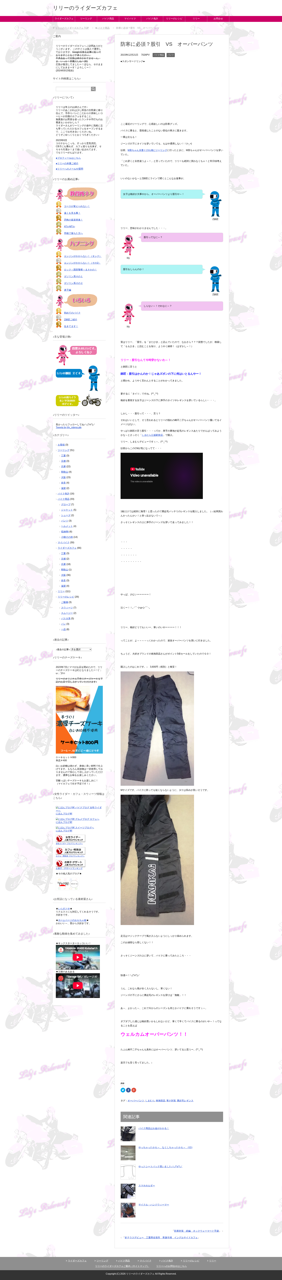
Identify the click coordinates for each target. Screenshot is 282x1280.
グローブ (65, 504)
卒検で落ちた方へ (73, 233)
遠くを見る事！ (72, 213)
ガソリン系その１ (73, 276)
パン (63, 624)
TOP (72, 28)
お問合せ (218, 18)
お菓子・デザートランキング (69, 868)
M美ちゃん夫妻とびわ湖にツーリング (147, 150)
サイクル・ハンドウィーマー (154, 1204)
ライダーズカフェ (64, 18)
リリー (196, 18)
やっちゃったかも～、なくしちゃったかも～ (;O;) (165, 1147)
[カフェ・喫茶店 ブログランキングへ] (70, 853)
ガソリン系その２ (73, 283)
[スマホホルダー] (128, 1191)
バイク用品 (108, 18)
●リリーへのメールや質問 (69, 169)
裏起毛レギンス (185, 1100)
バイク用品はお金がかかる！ (154, 1128)
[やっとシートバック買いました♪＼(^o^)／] (128, 1172)
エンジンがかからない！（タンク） (83, 256)
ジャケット (67, 510)
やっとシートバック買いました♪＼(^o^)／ (160, 1166)
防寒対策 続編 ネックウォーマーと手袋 (196, 1231)
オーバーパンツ (136, 1100)
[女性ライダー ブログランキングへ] (70, 840)
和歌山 (64, 472)
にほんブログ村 (64, 813)
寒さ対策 (171, 1100)
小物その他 (67, 537)
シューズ (65, 515)
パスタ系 (65, 618)
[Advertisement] (172, 83)
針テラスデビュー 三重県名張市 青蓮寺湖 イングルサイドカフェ (161, 1237)
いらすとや (64, 908)
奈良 (63, 483)
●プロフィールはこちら (68, 158)
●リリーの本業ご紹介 (67, 163)
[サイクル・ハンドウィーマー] (128, 1210)
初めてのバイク (72, 313)
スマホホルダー (147, 1185)
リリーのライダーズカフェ (85, 8)
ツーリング (86, 18)
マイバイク (130, 18)
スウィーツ (67, 607)
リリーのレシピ (174, 18)
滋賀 (63, 488)
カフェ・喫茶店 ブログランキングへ (70, 856)
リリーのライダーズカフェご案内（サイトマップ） (122, 1266)
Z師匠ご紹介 (70, 319)
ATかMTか (69, 226)
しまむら (150, 1100)
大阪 (63, 477)
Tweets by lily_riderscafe (69, 427)
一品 (63, 629)
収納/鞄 (65, 531)
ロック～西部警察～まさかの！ (80, 269)
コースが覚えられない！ (77, 206)
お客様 (61, 444)
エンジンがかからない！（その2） (82, 263)
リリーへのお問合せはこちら (171, 1266)
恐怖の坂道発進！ (73, 220)
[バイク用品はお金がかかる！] (128, 1133)
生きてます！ (71, 326)
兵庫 (63, 466)
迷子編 (67, 290)
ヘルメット (67, 526)
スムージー (67, 613)
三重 (63, 455)
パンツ (171, 55)
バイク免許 (152, 18)
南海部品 (160, 1100)
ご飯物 (64, 602)
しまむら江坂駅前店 (152, 435)
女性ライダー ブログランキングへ (69, 844)
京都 (63, 461)
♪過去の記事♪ (63, 649)
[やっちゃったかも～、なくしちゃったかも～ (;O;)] (128, 1153)
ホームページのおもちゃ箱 (72, 920)
